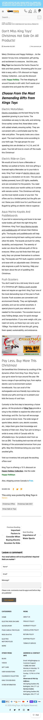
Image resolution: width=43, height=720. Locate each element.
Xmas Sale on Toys (9, 509)
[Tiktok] (32, 710)
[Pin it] (21, 489)
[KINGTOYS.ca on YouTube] (28, 710)
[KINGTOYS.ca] (12, 11)
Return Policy (28, 634)
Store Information (9, 685)
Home (4, 617)
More (4, 646)
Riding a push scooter (28, 287)
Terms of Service (29, 643)
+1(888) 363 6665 (29, 666)
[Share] (13, 489)
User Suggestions (8, 672)
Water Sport (7, 626)
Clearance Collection (10, 676)
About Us (26, 617)
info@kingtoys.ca (34, 660)
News (4, 498)
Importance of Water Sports (29, 536)
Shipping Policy (29, 639)
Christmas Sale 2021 (25, 504)
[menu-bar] (4, 11)
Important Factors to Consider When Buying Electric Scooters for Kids (12, 536)
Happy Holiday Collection (12, 471)
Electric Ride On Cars (10, 621)
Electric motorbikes (10, 113)
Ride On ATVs (7, 634)
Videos (4, 663)
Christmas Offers (8, 504)
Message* (5, 580)
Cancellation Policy (31, 630)
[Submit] (39, 17)
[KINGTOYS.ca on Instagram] (23, 710)
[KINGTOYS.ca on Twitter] (14, 710)
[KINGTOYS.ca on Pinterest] (19, 710)
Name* (5, 567)
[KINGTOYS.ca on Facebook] (10, 710)
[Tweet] (17, 489)
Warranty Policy (29, 626)
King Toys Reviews (8, 680)
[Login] (35, 11)
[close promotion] (40, 4)
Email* (5, 574)
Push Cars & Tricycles (10, 630)
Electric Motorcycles (7, 640)
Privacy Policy (28, 621)
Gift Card (5, 667)
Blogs (4, 658)
